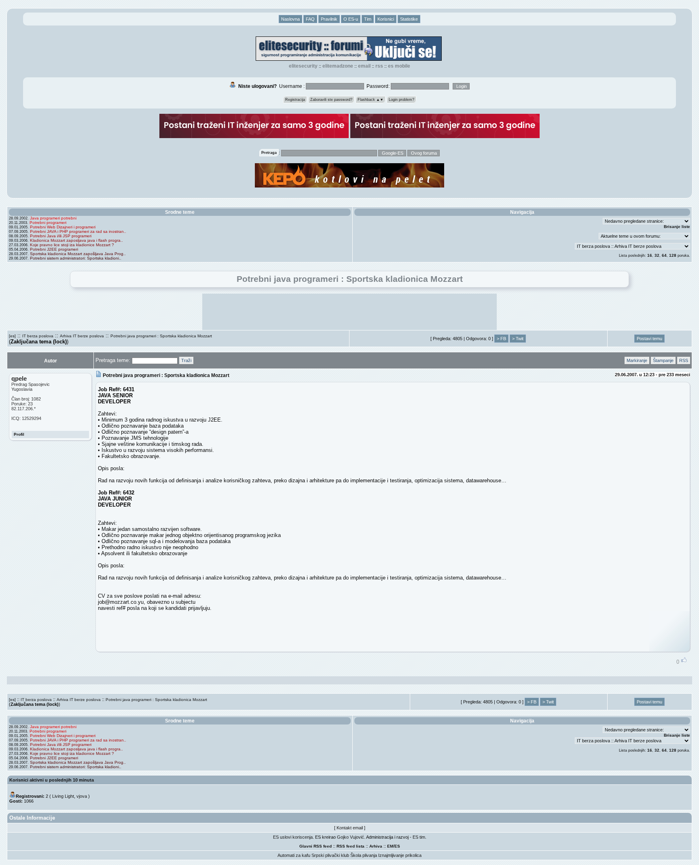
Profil (19, 434)
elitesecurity (303, 66)
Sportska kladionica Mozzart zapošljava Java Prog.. (78, 253)
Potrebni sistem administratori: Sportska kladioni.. (75, 258)
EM (390, 846)
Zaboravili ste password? (331, 100)
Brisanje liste (677, 226)
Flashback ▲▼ (370, 100)
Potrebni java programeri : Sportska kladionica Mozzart (161, 336)
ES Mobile (399, 66)
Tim (367, 19)
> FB (501, 338)
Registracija (295, 100)
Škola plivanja (363, 855)
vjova (81, 796)
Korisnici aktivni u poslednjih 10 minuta (51, 780)
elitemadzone (337, 66)
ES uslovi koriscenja (293, 837)
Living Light (63, 796)
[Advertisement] (349, 312)
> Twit (517, 338)
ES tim (419, 837)
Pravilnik (329, 19)
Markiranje (637, 360)
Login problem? (401, 100)
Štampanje (663, 360)
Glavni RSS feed (315, 846)
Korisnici (385, 19)
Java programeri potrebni (53, 218)
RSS (379, 66)
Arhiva (375, 846)
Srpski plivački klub (330, 855)
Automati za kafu (293, 855)
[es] (12, 336)
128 (672, 255)
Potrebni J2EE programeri (54, 249)
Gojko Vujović (350, 837)
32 (657, 255)
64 (664, 255)
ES (397, 846)
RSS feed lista (350, 846)
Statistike (409, 19)
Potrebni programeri (48, 222)
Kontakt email (350, 827)
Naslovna (290, 19)
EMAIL (364, 66)
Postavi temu (649, 338)
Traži (186, 360)
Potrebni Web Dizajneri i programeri (62, 227)
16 (649, 255)
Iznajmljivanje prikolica (400, 855)
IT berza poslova (37, 336)
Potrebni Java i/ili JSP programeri (60, 236)
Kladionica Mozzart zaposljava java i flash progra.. (76, 240)
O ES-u (350, 19)
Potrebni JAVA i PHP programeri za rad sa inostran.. (78, 231)
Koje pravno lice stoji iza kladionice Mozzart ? (72, 245)
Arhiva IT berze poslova (82, 336)
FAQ (310, 19)
